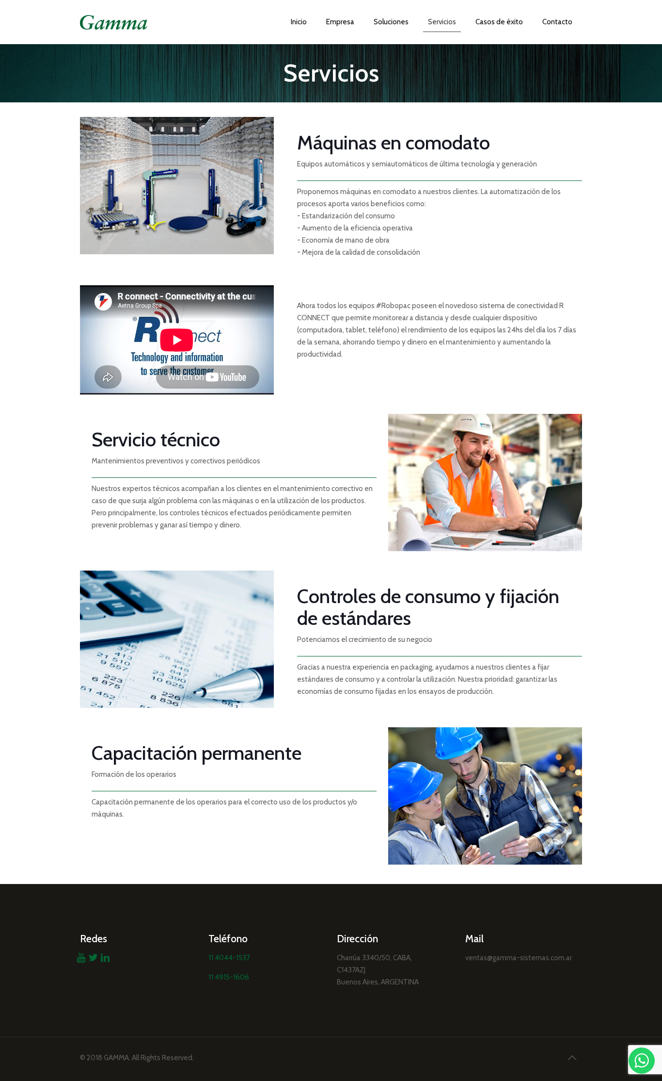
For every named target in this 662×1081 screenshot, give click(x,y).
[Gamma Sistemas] (113, 22)
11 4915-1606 (228, 977)
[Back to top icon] (572, 1058)
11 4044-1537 (229, 957)
